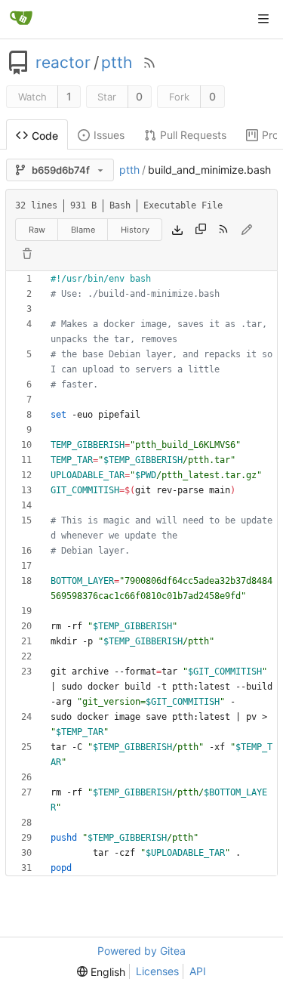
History (135, 229)
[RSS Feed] (149, 62)
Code (45, 135)
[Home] (21, 19)
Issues (109, 134)
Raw (37, 229)
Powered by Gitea (141, 950)
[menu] (101, 971)
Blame (83, 229)
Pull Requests (193, 134)
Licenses (157, 971)
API (197, 971)
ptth (116, 62)
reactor (63, 62)
